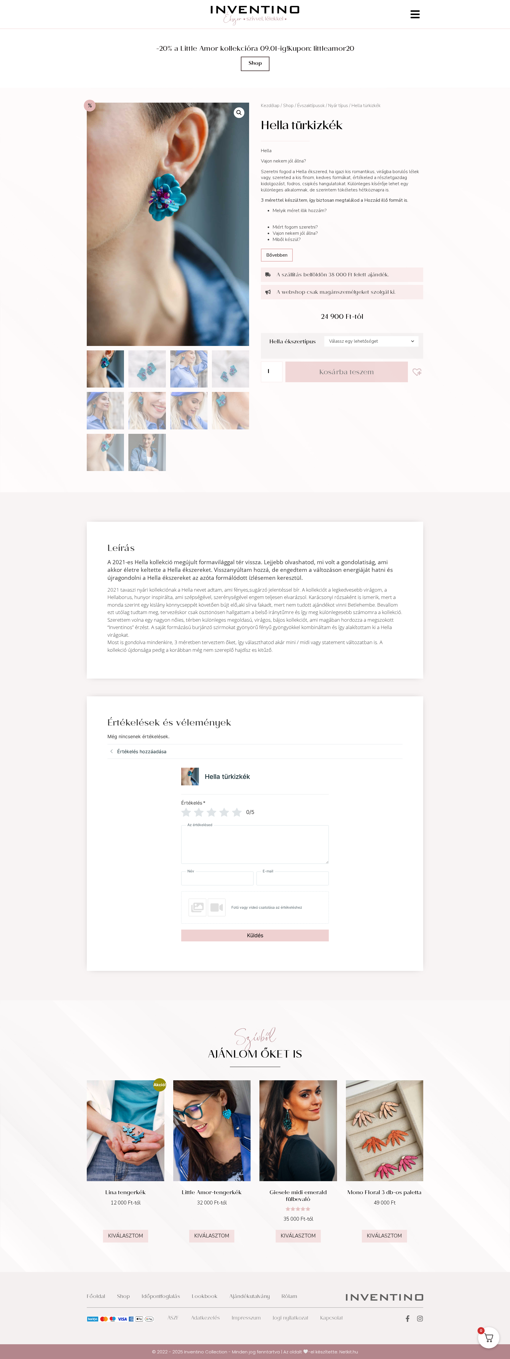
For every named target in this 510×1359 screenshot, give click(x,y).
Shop (288, 106)
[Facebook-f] (407, 1318)
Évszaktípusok (311, 106)
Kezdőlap (270, 106)
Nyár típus (338, 106)
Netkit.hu (348, 1352)
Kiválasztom (125, 1235)
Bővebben (276, 255)
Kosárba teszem (346, 373)
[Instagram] (420, 1318)
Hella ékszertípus (292, 342)
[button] (239, 112)
